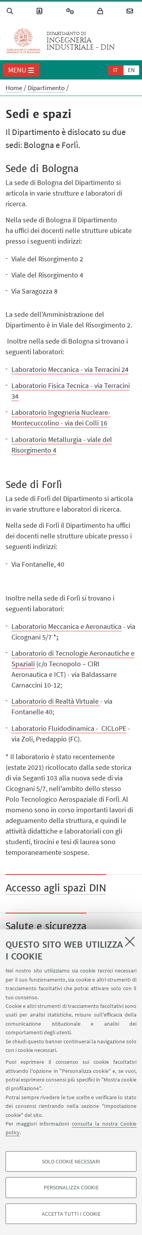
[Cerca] (11, 11)
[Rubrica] (41, 11)
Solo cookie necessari (71, 1161)
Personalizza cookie (71, 1187)
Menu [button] (17, 69)
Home (14, 87)
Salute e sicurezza (46, 926)
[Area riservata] (101, 11)
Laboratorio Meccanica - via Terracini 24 (70, 369)
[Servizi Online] (71, 11)
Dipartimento (46, 87)
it (115, 70)
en (131, 70)
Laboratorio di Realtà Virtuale (55, 701)
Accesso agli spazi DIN (56, 888)
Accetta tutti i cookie (71, 1213)
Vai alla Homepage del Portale (23, 41)
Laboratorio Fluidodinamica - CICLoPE (68, 728)
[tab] (115, 69)
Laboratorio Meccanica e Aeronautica (66, 626)
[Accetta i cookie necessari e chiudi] (129, 941)
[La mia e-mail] (131, 11)
